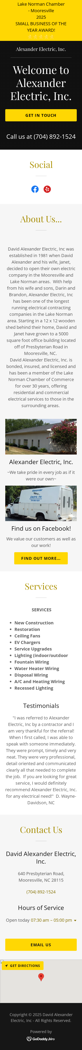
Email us (41, 944)
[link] (41, 49)
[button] (74, 920)
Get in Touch (40, 115)
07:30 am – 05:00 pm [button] (51, 920)
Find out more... (41, 558)
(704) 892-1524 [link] (55, 136)
